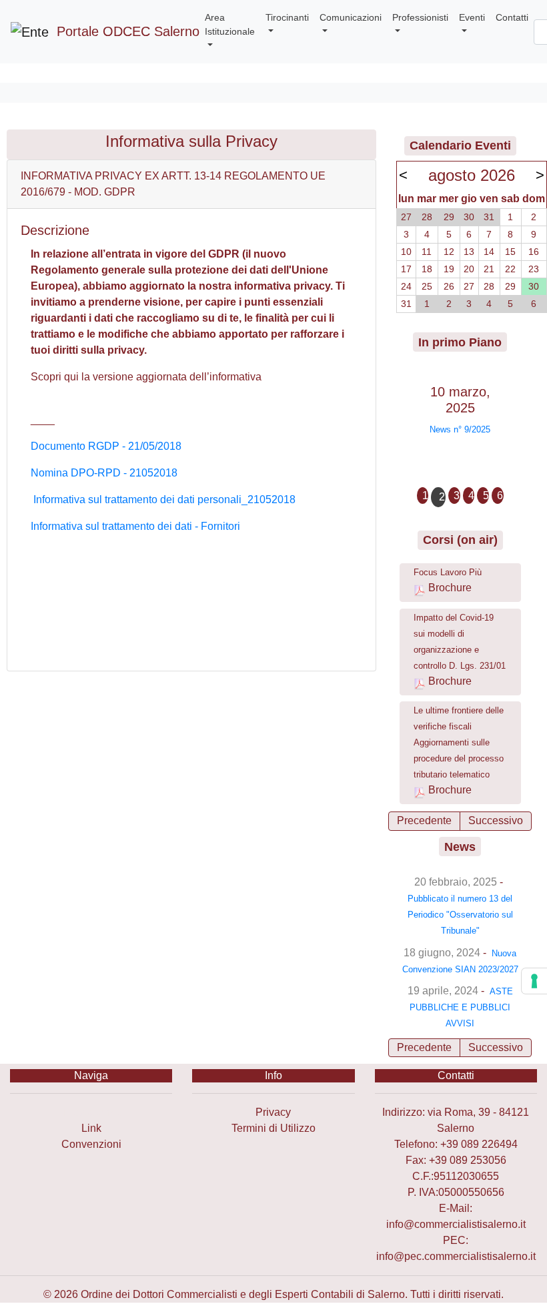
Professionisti (420, 17)
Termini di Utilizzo (273, 1128)
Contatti (512, 17)
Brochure (450, 587)
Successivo (495, 820)
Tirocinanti (287, 17)
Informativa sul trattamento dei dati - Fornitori (135, 526)
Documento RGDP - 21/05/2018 (106, 446)
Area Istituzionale (230, 24)
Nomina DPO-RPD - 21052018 (104, 472)
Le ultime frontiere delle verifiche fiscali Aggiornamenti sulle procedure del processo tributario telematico (459, 742)
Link (91, 1128)
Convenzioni (91, 1144)
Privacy (273, 1112)
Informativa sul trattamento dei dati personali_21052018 (164, 499)
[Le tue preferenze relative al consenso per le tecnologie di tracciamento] (534, 981)
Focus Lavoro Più (448, 572)
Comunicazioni (351, 17)
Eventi (472, 17)
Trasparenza (91, 1112)
